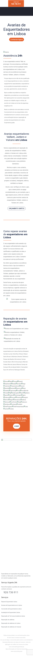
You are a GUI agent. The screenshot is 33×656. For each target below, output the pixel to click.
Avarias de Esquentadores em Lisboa (11, 605)
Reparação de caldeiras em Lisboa (10, 623)
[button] (3, 652)
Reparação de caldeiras (7, 619)
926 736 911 (11, 592)
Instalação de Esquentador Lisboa (10, 612)
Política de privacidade (9, 635)
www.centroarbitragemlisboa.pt (16, 646)
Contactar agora (16, 39)
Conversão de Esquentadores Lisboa (11, 609)
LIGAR (16, 426)
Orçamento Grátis (16, 208)
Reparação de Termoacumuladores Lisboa (13, 616)
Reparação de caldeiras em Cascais (11, 627)
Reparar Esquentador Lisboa (9, 601)
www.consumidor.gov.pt (16, 651)
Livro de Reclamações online (22, 635)
